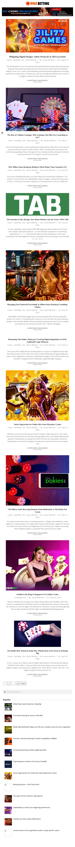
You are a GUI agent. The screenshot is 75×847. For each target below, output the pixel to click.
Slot (22, 60)
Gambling (16, 60)
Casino (9, 60)
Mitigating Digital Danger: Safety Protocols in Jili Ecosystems (37, 56)
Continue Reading (37, 80)
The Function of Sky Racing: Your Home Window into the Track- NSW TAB (37, 219)
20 (18, 683)
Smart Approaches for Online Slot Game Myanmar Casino (37, 424)
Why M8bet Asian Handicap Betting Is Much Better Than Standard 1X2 (37, 167)
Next (23, 683)
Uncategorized (20, 597)
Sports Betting (31, 60)
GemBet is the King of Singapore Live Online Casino (37, 594)
